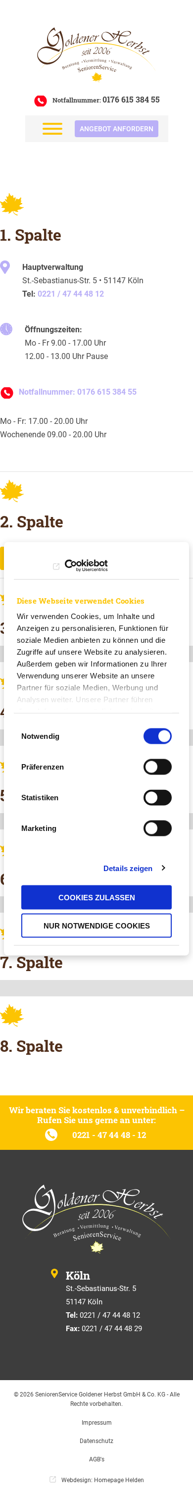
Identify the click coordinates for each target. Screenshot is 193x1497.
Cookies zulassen (96, 897)
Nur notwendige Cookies (97, 925)
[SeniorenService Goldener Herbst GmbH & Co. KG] (96, 54)
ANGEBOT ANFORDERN (116, 129)
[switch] (158, 767)
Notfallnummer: (106, 100)
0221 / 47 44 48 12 (71, 294)
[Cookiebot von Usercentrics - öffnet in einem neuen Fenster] (64, 565)
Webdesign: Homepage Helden (102, 1480)
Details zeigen (127, 868)
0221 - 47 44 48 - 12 (110, 1135)
